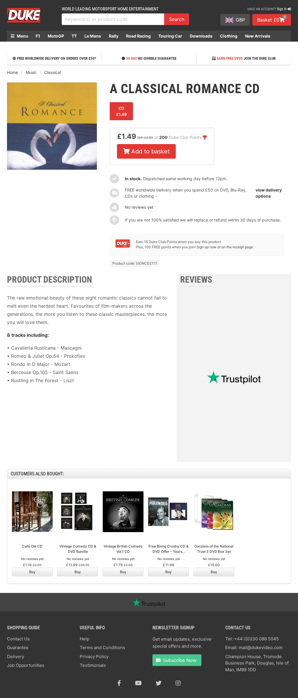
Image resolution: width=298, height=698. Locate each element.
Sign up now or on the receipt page (224, 247)
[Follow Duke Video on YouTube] (138, 683)
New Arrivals (257, 35)
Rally (113, 35)
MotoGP (56, 35)
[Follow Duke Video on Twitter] (159, 683)
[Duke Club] (123, 246)
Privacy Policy (94, 656)
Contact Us (18, 639)
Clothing (228, 35)
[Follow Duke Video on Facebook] (119, 683)
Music (31, 72)
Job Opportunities (25, 665)
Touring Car (170, 35)
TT (74, 35)
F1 (38, 35)
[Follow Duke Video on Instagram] (178, 683)
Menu (22, 35)
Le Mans (92, 35)
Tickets (18, 47)
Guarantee (18, 647)
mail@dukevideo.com (261, 647)
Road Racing (138, 35)
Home (12, 72)
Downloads (201, 35)
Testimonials (93, 665)
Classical (52, 72)
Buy (32, 572)
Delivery (15, 656)
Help (84, 639)
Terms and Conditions (102, 647)
